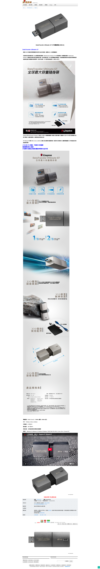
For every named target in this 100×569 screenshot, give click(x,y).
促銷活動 (25, 560)
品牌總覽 (25, 561)
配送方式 (75, 523)
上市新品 (31, 560)
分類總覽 (36, 561)
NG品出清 (31, 561)
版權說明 (64, 565)
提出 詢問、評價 (43, 514)
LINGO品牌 (36, 560)
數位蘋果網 (32, 565)
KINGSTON (39, 499)
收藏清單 (43, 565)
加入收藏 (64, 523)
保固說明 (53, 565)
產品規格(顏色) (42, 512)
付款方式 (70, 523)
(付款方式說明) (47, 502)
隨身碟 (35, 7)
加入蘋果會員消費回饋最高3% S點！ (40, 504)
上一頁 (60, 523)
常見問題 (69, 565)
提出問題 (49, 510)
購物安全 (58, 565)
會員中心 (48, 565)
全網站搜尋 (36, 514)
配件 (24, 7)
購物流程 (38, 565)
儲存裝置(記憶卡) (29, 7)
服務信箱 (67, 566)
